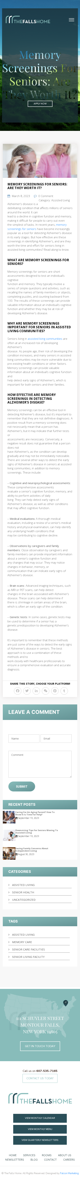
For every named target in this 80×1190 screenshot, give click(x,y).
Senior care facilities (28, 949)
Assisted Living (60, 200)
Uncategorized (24, 899)
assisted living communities (44, 338)
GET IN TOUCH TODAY (40, 1046)
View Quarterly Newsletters (40, 1140)
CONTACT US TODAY (40, 1078)
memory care (22, 942)
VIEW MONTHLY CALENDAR (40, 1118)
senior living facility (28, 957)
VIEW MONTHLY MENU (40, 1129)
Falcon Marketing (69, 1173)
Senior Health (23, 892)
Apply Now (40, 103)
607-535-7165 (40, 1071)
